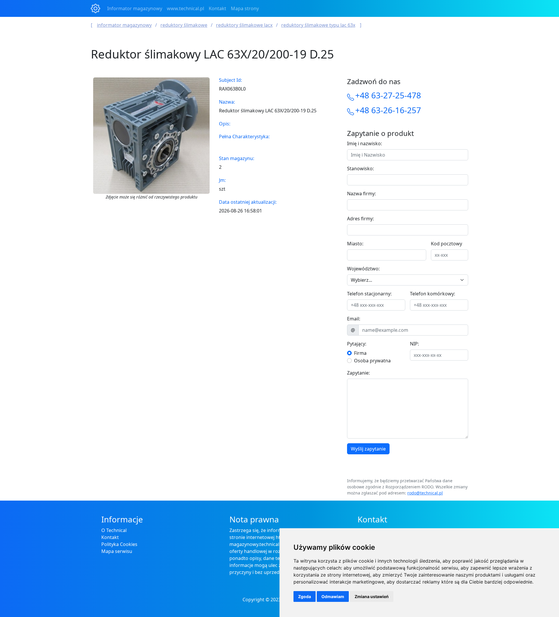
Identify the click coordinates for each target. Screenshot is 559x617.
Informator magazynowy (134, 8)
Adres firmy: (360, 218)
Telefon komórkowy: (432, 293)
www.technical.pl (185, 8)
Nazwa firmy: (361, 193)
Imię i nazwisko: (364, 143)
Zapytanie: (358, 373)
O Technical (114, 530)
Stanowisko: (360, 168)
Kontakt (217, 8)
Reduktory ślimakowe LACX (244, 25)
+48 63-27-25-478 (388, 95)
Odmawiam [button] (332, 596)
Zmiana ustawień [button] (372, 596)
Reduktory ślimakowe (183, 25)
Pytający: (356, 344)
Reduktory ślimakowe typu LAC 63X (318, 25)
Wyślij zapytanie (368, 449)
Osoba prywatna (372, 360)
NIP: (414, 344)
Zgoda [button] (304, 596)
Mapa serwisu (116, 551)
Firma (360, 353)
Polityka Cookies (119, 544)
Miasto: (355, 243)
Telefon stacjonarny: (369, 293)
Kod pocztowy (446, 243)
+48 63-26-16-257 (388, 110)
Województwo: (363, 268)
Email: (353, 318)
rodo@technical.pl (425, 493)
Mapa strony (245, 8)
